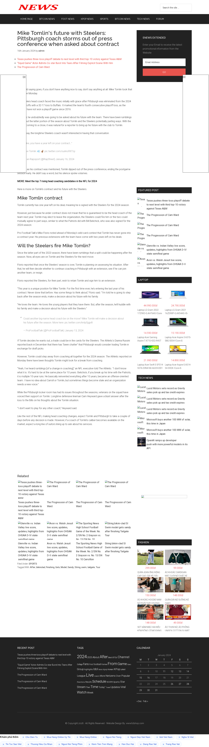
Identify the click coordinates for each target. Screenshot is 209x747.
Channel (123, 657)
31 (156, 690)
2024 (82, 656)
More (102, 675)
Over (118, 675)
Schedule (99, 681)
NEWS (46, 7)
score (110, 681)
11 (164, 671)
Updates (115, 687)
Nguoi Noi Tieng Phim (70, 744)
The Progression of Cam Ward (33, 67)
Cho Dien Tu (30, 737)
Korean (110, 669)
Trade (108, 687)
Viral (123, 687)
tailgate (91, 567)
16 (148, 677)
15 (140, 677)
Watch (82, 692)
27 (180, 684)
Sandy (71, 567)
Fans (86, 664)
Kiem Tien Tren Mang (100, 744)
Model (64, 567)
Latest (123, 669)
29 (140, 690)
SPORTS (33, 564)
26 (172, 684)
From (112, 663)
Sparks (116, 682)
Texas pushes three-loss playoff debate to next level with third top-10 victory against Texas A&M (69, 59)
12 (172, 671)
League (81, 675)
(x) (24, 76)
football (97, 664)
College (79, 664)
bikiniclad (40, 567)
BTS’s (114, 657)
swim (84, 567)
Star (122, 681)
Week (90, 692)
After (32, 567)
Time (94, 687)
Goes (129, 664)
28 (188, 684)
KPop (117, 669)
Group (80, 669)
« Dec (139, 701)
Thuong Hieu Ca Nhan (40, 744)
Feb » (145, 701)
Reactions (81, 682)
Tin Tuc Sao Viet (12, 744)
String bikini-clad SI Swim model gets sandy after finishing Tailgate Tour (118, 549)
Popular (125, 675)
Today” (102, 687)
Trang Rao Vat (171, 744)
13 (180, 671)
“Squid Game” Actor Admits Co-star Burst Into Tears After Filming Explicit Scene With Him (65, 63)
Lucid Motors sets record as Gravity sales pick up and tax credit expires (166, 390)
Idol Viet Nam (164, 737)
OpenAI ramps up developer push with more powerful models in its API (167, 444)
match (96, 676)
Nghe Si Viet (186, 737)
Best (110, 657)
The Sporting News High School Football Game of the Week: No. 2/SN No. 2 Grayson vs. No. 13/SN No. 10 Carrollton (89, 551)
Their (88, 687)
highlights (88, 669)
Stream (81, 687)
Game (122, 664)
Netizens (111, 675)
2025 (89, 657)
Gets (57, 567)
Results (88, 682)
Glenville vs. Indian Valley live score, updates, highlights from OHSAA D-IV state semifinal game (31, 551)
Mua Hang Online (87, 737)
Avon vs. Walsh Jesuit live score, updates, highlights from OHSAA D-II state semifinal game (59, 551)
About (96, 657)
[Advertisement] (74, 77)
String (77, 567)
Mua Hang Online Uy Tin (57, 737)
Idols (100, 669)
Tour (98, 567)
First (91, 664)
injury (105, 669)
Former (104, 664)
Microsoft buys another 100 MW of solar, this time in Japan (168, 421)
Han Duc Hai (126, 744)
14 (188, 671)
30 (148, 690)
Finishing (50, 567)
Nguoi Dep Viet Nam (139, 737)
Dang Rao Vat (148, 744)
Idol (95, 669)
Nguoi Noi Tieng (112, 737)
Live (90, 675)
